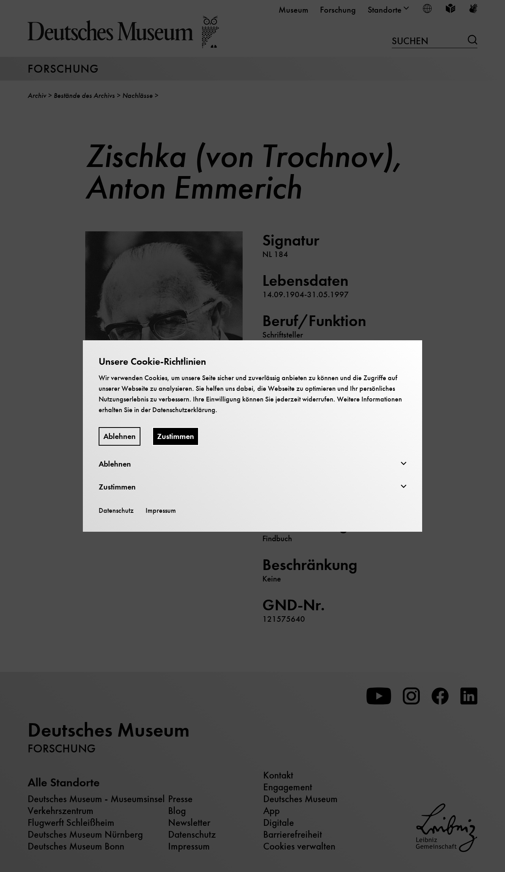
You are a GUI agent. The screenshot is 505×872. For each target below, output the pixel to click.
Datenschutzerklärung (183, 409)
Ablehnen (119, 436)
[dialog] (252, 436)
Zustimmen (175, 436)
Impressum (161, 510)
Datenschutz (116, 510)
